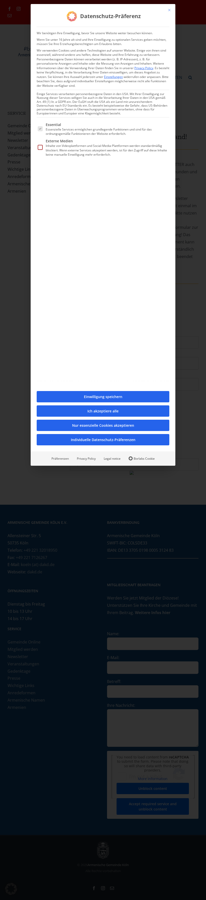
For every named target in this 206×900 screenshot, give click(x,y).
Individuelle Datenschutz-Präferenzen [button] (103, 439)
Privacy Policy (143, 68)
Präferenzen (60, 458)
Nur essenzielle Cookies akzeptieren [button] (103, 425)
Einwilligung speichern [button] (103, 396)
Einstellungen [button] (113, 77)
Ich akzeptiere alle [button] (103, 411)
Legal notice (112, 458)
